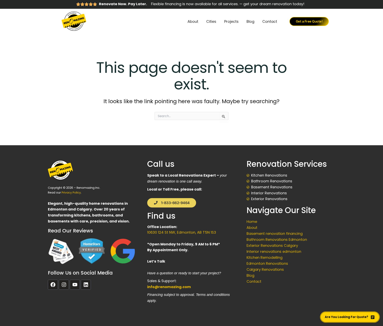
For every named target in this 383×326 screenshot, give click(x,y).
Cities (211, 21)
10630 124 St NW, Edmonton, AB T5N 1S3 (182, 232)
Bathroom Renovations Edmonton (277, 239)
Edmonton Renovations (267, 263)
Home (252, 221)
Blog (250, 21)
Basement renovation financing (275, 233)
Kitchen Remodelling (264, 257)
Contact (269, 21)
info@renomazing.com (169, 286)
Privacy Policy (71, 193)
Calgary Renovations (265, 269)
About (193, 21)
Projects (231, 21)
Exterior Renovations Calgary (272, 245)
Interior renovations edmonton (274, 251)
